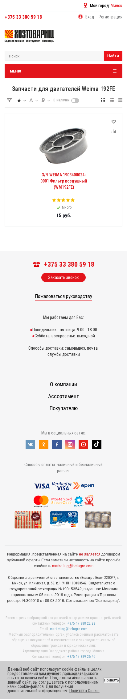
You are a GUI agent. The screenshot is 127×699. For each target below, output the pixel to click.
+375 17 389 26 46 (81, 656)
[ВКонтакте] (30, 444)
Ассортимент (63, 396)
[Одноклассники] (43, 444)
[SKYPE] (96, 444)
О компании (63, 384)
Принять (111, 680)
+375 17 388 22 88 (81, 623)
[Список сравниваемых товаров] (111, 40)
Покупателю (64, 408)
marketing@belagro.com (72, 565)
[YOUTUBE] (83, 444)
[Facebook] (57, 444)
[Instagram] (70, 444)
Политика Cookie (84, 690)
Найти (113, 55)
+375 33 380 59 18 (23, 17)
